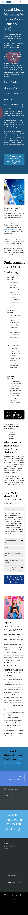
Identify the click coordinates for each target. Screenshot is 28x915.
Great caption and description (11, 542)
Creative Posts (9, 509)
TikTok (11, 362)
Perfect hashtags (10, 548)
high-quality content (9, 229)
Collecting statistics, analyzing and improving (13, 569)
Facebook (12, 334)
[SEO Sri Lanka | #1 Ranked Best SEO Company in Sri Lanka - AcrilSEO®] (6, 2)
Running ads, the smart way (12, 554)
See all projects (8, 795)
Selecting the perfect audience (11, 561)
